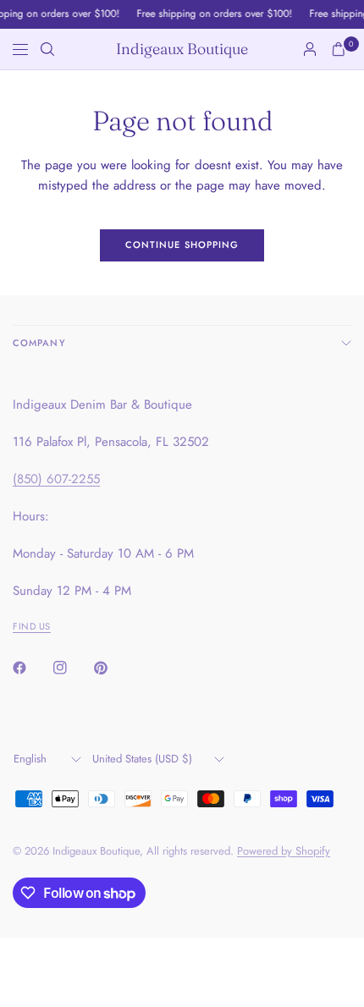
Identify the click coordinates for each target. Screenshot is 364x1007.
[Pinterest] (112, 667)
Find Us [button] (32, 626)
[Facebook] (31, 667)
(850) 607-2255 (56, 479)
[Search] (47, 49)
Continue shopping (182, 244)
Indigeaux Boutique (182, 49)
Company (39, 342)
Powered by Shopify (283, 851)
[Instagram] (72, 667)
